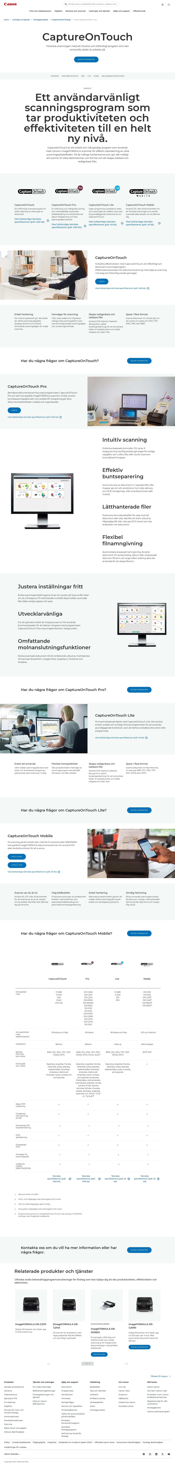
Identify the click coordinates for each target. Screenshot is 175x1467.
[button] (49, 1364)
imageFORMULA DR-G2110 (30, 1324)
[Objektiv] (63, 11)
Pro (87, 979)
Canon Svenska (11, 1454)
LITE (89, 76)
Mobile (146, 979)
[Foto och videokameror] (52, 11)
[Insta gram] (150, 1454)
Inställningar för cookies (15, 1447)
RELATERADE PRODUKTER (113, 76)
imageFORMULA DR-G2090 (141, 1326)
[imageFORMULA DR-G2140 (65, 1326)
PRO (83, 76)
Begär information (86, 59)
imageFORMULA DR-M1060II (103, 1330)
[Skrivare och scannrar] (87, 11)
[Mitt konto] (163, 5)
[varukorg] (169, 5)
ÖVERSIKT (55, 76)
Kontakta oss (99, 1354)
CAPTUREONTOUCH (70, 76)
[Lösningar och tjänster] (111, 11)
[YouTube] (169, 1454)
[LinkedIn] (156, 1454)
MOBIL (96, 76)
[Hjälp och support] (131, 11)
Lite (117, 979)
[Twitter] (163, 1454)
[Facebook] (144, 1454)
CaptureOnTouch (58, 979)
